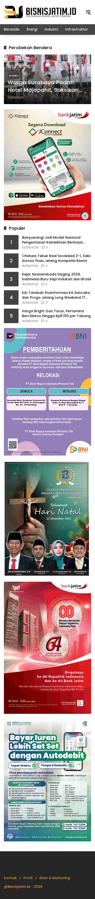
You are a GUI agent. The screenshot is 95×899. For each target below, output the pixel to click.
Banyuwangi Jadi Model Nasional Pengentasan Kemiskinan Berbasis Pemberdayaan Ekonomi (52, 240)
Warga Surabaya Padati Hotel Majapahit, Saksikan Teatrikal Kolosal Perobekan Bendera (46, 86)
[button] (88, 12)
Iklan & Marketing (54, 878)
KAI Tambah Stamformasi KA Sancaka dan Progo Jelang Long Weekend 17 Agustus (56, 295)
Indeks (13, 75)
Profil (27, 878)
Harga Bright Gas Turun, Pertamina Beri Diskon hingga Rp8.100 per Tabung (56, 313)
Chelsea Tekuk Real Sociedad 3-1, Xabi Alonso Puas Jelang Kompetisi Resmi (56, 258)
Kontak (10, 878)
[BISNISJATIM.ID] (40, 11)
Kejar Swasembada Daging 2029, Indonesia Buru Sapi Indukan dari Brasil (56, 277)
